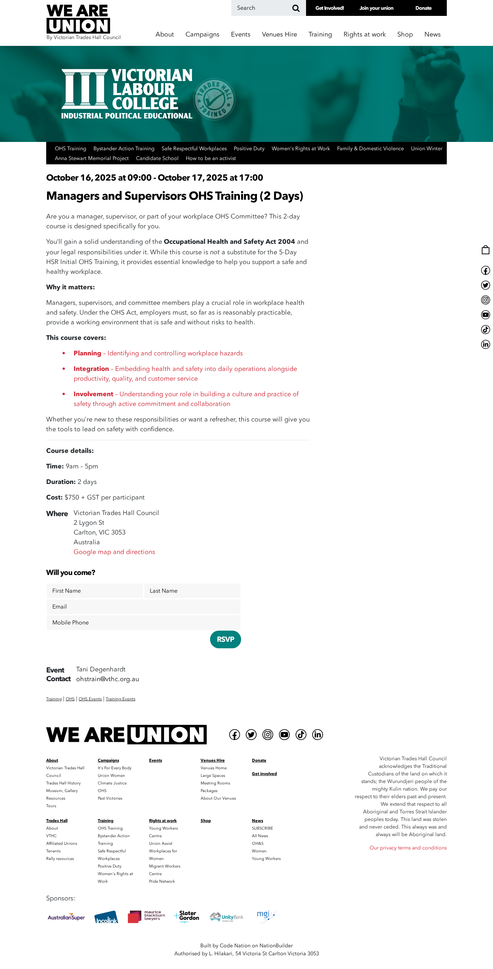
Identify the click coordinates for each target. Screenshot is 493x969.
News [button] (432, 34)
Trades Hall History (63, 783)
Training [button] (320, 34)
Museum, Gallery (62, 790)
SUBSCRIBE (262, 828)
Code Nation (235, 945)
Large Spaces (213, 775)
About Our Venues (218, 798)
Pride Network (162, 881)
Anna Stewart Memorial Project (92, 158)
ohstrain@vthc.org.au (107, 679)
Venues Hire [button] (279, 34)
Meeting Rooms (215, 783)
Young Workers (266, 858)
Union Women (111, 775)
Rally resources (60, 858)
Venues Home (214, 768)
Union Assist (161, 843)
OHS (102, 790)
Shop (405, 34)
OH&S (257, 843)
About (52, 828)
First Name (66, 591)
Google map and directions (114, 552)
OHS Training (71, 148)
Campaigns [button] (202, 34)
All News (260, 836)
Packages (209, 790)
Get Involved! (329, 8)
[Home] (126, 734)
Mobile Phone (70, 623)
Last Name (164, 591)
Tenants (53, 851)
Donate (423, 8)
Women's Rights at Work (301, 148)
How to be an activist (211, 158)
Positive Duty (250, 148)
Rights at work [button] (365, 34)
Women (259, 851)
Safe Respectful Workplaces (195, 148)
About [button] (165, 34)
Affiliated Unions (61, 843)
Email (59, 607)
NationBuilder (276, 945)
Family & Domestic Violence (371, 148)
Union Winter (426, 148)
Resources (55, 798)
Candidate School (158, 158)
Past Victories (110, 798)
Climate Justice (112, 783)
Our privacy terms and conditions (408, 847)
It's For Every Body (114, 768)
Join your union (376, 8)
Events (240, 34)
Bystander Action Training (124, 148)
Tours (51, 806)
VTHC (51, 836)
